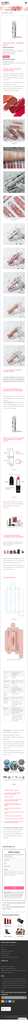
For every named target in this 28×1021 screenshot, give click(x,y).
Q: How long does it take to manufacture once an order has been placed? (13, 804)
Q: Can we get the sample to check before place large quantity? (13, 800)
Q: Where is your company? (12, 790)
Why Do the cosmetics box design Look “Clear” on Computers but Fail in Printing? (14, 983)
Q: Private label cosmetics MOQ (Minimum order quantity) (12, 793)
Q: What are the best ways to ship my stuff (13, 812)
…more (9, 754)
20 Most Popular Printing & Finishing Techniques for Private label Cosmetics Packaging (14, 985)
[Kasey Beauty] (5, 3)
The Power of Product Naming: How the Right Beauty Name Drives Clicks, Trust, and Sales (14, 980)
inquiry (6, 56)
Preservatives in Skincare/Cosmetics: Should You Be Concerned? (14, 978)
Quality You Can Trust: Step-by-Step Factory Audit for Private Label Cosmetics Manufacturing (14, 987)
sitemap (21, 1017)
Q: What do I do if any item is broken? (14, 818)
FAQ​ (14, 784)
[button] (26, 3)
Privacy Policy (4, 1016)
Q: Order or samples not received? (13, 815)
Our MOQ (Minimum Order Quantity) (12, 898)
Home (2, 13)
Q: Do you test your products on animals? (12, 809)
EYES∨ (6, 13)
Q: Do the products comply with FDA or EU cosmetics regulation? (13, 822)
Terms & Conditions (13, 1016)
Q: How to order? (9, 796)
